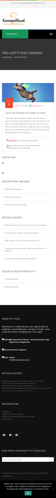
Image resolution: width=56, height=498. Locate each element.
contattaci (11, 34)
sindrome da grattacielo (21, 148)
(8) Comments (23, 106)
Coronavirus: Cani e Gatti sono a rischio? (20, 259)
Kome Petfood (33, 141)
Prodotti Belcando (11, 279)
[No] (52, 489)
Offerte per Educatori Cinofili (16, 205)
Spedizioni (6, 412)
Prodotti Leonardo (12, 287)
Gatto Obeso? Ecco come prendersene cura (22, 241)
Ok (28, 493)
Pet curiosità (30, 146)
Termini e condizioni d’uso (12, 414)
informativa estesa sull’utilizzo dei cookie (18, 416)
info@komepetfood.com (35, 3)
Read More (28, 94)
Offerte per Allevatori (13, 197)
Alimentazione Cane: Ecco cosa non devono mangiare (26, 225)
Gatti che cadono (19, 146)
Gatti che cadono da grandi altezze (25, 113)
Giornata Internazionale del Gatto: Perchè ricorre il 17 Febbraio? (26, 388)
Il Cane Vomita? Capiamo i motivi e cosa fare (22, 233)
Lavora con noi (7, 419)
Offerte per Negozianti (13, 189)
